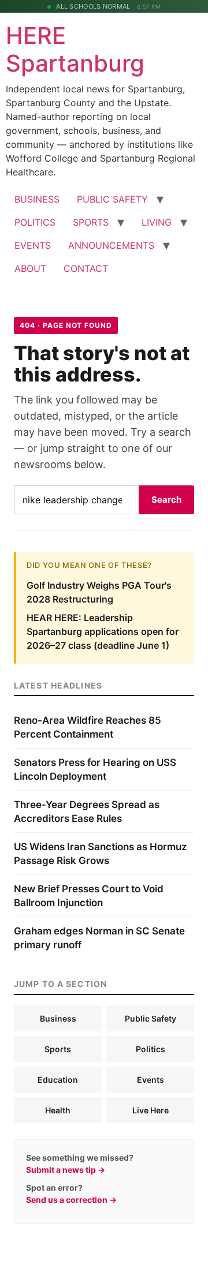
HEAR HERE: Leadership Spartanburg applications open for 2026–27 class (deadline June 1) (103, 631)
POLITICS (34, 222)
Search (166, 499)
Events (150, 1079)
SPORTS (91, 222)
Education (58, 1079)
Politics (150, 1049)
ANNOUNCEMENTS (111, 245)
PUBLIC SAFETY (112, 199)
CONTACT (86, 268)
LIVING (157, 222)
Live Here (150, 1110)
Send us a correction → (71, 1200)
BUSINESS (37, 199)
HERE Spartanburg (75, 49)
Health (57, 1110)
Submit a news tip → (65, 1170)
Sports (57, 1049)
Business (58, 1018)
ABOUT (30, 268)
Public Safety (150, 1018)
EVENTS (32, 245)
